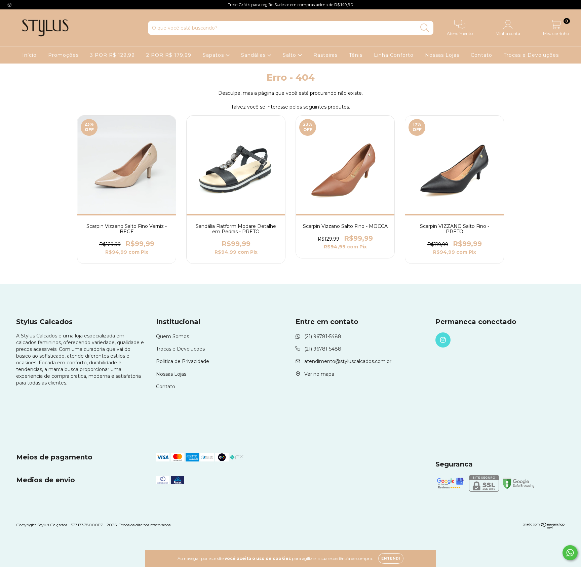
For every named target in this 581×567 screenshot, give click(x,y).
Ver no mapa (319, 374)
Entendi (390, 558)
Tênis (355, 55)
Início (29, 55)
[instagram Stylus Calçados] (9, 5)
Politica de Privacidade (182, 361)
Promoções (63, 55)
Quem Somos (172, 336)
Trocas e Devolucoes (180, 349)
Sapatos (214, 55)
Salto (290, 55)
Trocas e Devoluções (531, 55)
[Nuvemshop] (544, 527)
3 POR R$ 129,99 (112, 55)
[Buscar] (425, 28)
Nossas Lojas (442, 55)
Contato (481, 55)
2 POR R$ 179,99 (168, 55)
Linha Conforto (394, 55)
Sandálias (254, 55)
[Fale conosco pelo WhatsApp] (570, 552)
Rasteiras (325, 55)
